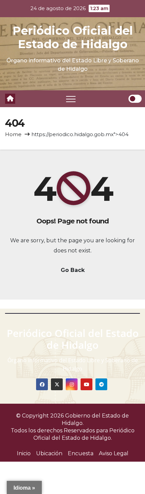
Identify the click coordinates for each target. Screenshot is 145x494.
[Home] (10, 99)
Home (13, 134)
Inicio (24, 453)
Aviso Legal (113, 453)
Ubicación (49, 453)
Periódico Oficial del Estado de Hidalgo (72, 37)
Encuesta (80, 453)
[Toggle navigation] (71, 98)
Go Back (73, 270)
